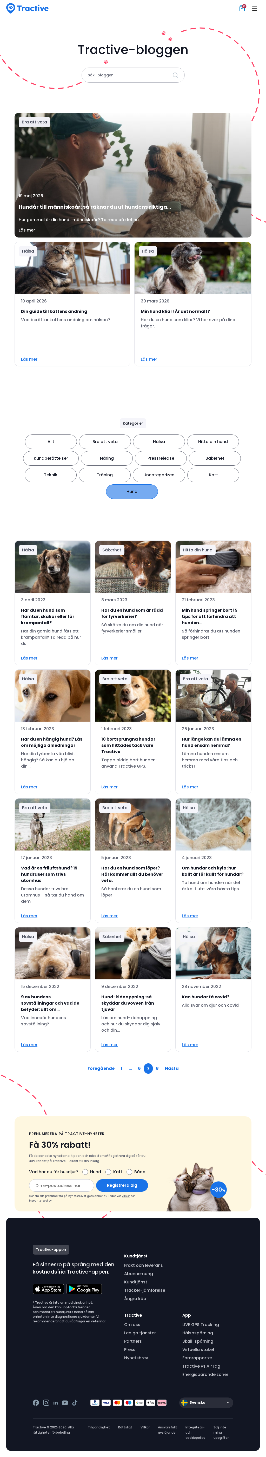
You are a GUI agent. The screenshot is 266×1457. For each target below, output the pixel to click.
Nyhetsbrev (136, 1358)
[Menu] (254, 8)
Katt (213, 475)
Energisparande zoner (205, 1374)
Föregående (101, 1068)
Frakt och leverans (143, 1265)
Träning (105, 475)
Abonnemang (138, 1274)
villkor (126, 1196)
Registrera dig (122, 1185)
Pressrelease (161, 458)
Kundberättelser (51, 458)
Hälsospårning (197, 1333)
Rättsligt (125, 1427)
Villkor (145, 1427)
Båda (139, 1172)
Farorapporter (197, 1358)
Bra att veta (105, 442)
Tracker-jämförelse (144, 1290)
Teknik (50, 475)
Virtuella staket (198, 1350)
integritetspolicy (40, 1201)
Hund (132, 492)
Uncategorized (159, 475)
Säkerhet (214, 458)
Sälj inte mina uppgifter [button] (221, 1432)
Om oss (132, 1325)
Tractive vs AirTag (201, 1366)
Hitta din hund (213, 442)
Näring (107, 458)
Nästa (172, 1068)
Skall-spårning (197, 1341)
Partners (133, 1341)
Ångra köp (135, 1299)
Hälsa (159, 442)
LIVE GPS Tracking (200, 1325)
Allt (51, 442)
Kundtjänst (135, 1282)
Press (129, 1350)
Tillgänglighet (99, 1427)
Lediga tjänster (140, 1333)
